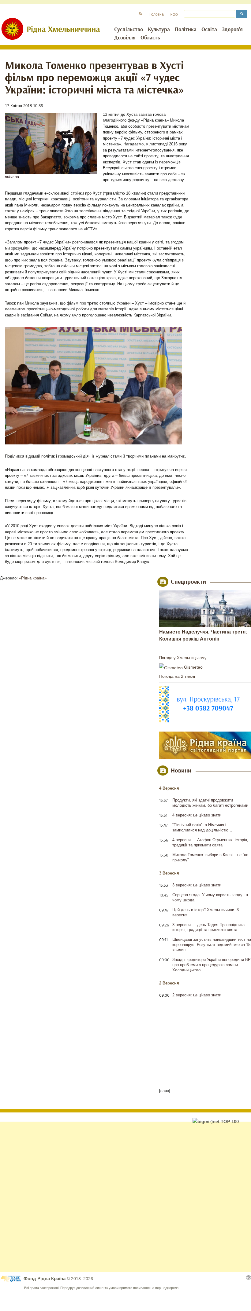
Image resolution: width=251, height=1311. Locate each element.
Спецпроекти (188, 582)
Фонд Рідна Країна (45, 1278)
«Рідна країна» (33, 578)
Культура (159, 29)
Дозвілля (125, 38)
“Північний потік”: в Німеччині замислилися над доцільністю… (202, 827)
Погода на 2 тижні (177, 676)
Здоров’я (232, 29)
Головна (156, 14)
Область (150, 38)
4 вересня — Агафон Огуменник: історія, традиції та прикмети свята (210, 842)
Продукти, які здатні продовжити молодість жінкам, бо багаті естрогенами (210, 803)
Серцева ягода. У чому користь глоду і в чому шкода (210, 897)
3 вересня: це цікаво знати (196, 885)
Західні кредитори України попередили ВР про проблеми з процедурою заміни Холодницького (211, 964)
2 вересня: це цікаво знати (196, 995)
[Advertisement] (125, 1197)
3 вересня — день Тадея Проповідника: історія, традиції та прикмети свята (209, 927)
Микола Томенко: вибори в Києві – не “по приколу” (210, 857)
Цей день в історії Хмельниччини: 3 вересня (205, 912)
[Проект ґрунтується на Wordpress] (248, 1277)
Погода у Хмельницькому (183, 658)
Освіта (209, 29)
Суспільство (128, 29)
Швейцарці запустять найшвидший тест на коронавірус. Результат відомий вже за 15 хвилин (211, 944)
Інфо (174, 14)
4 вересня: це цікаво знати (196, 815)
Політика (186, 29)
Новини (181, 771)
